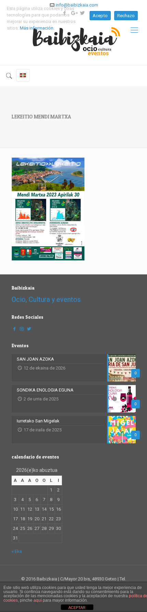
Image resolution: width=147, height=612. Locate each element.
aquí (38, 600)
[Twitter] (29, 328)
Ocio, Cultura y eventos (46, 299)
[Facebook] (15, 328)
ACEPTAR (76, 607)
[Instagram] (22, 328)
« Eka (17, 551)
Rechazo (126, 15)
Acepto (100, 15)
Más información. (37, 28)
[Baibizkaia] (73, 38)
